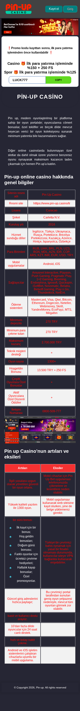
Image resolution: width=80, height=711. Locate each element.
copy (58, 80)
